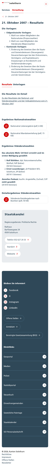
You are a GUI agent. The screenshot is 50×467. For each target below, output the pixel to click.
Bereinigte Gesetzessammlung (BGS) (21, 335)
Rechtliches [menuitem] (6, 454)
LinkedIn (13, 307)
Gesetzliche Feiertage (13, 413)
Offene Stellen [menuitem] (8, 460)
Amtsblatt (10, 327)
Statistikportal (10, 385)
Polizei (6, 376)
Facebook (13, 290)
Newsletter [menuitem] (6, 463)
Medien (7, 366)
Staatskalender (10, 422)
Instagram (14, 302)
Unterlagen (19, 84)
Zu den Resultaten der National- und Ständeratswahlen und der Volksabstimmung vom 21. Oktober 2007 (25, 101)
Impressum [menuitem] (6, 457)
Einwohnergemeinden (13, 403)
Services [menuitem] (6, 10)
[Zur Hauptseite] (11, 3)
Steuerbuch (9, 395)
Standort (11, 247)
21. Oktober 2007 (11, 16)
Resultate (7, 84)
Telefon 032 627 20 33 (16, 240)
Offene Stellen (12, 318)
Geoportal (8, 357)
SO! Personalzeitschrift (13, 432)
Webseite (11, 254)
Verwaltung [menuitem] (17, 10)
